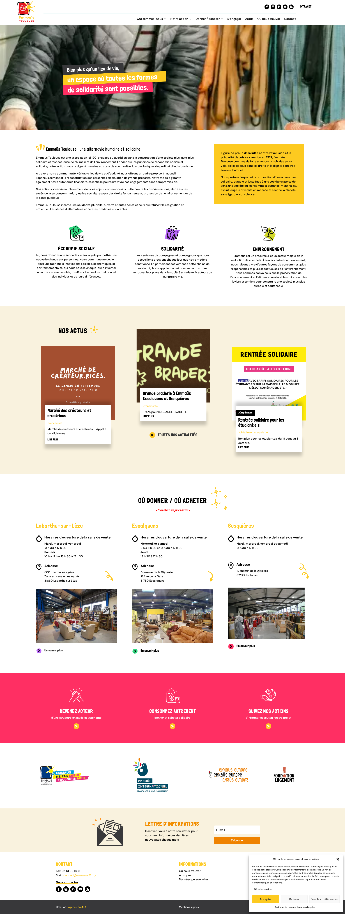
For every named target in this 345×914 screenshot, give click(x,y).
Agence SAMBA (77, 907)
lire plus (52, 439)
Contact (290, 19)
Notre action (179, 19)
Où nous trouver (268, 19)
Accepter (266, 899)
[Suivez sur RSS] (291, 6)
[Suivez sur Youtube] (285, 6)
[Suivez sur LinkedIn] (279, 6)
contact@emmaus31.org (79, 875)
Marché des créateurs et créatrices (69, 413)
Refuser (294, 899)
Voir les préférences (324, 899)
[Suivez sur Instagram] (273, 6)
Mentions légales (189, 907)
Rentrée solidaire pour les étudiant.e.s (261, 422)
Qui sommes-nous (150, 19)
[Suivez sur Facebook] (266, 6)
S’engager (234, 19)
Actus (249, 19)
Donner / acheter (208, 19)
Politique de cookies (285, 907)
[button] (338, 859)
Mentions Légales (306, 907)
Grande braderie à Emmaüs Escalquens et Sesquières (167, 395)
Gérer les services (263, 889)
